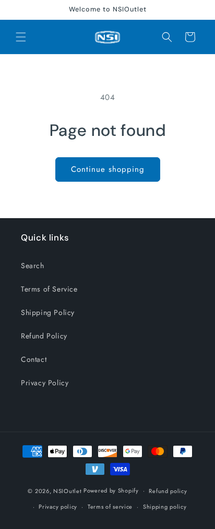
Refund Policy (44, 336)
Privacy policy (58, 506)
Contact (33, 359)
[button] (20, 37)
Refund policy (168, 491)
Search (32, 265)
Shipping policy (165, 506)
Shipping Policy (48, 312)
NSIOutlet (67, 490)
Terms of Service (49, 289)
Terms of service (110, 506)
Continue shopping (108, 169)
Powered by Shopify (111, 490)
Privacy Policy (44, 382)
